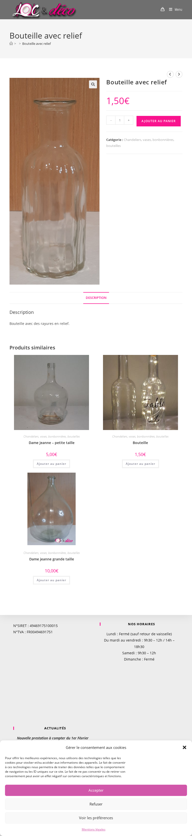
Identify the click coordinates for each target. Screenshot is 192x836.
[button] (184, 747)
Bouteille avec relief (36, 43)
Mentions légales (94, 829)
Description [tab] (96, 298)
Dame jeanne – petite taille (51, 442)
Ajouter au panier (159, 121)
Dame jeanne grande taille (51, 559)
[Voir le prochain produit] (179, 74)
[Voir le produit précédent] (170, 74)
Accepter (96, 790)
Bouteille (140, 442)
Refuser (96, 803)
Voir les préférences (96, 817)
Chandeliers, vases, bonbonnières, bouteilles (52, 436)
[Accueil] (11, 43)
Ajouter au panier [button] (51, 464)
